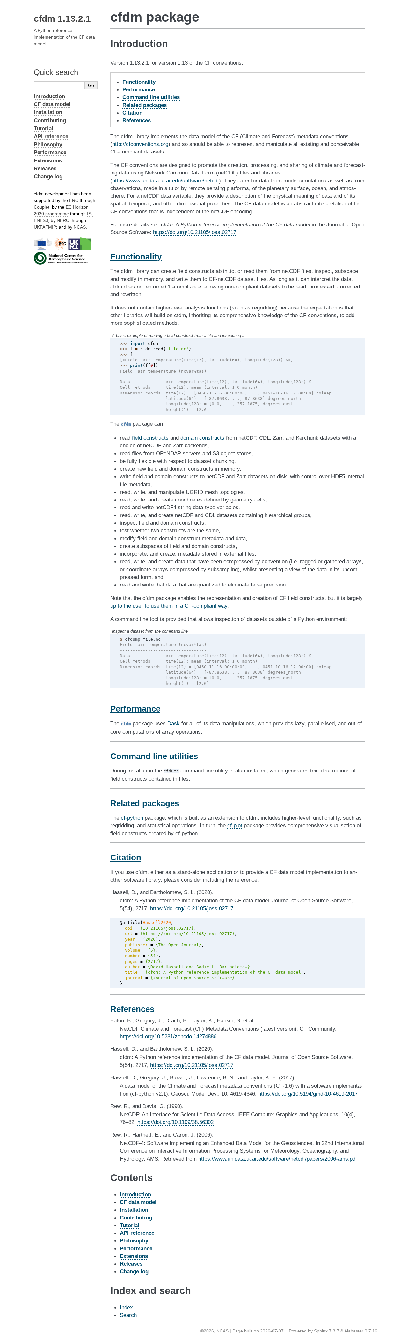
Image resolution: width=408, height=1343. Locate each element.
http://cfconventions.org (140, 144)
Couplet (41, 207)
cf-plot (234, 825)
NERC (63, 220)
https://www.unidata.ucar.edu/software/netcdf (165, 180)
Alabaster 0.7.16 (360, 1330)
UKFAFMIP (45, 227)
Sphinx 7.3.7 (326, 1330)
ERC (73, 200)
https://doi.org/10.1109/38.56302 (175, 1122)
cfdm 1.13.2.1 (62, 19)
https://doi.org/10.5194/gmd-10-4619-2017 (308, 1094)
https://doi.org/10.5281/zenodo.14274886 (168, 1036)
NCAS (80, 227)
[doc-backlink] (136, 256)
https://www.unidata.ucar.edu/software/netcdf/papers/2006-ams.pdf (277, 1158)
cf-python (132, 817)
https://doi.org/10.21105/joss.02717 (194, 232)
